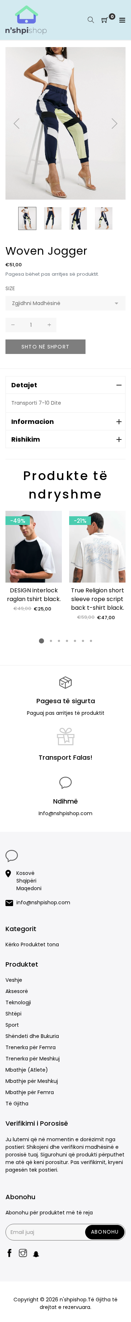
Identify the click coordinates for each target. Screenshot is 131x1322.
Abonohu (105, 1231)
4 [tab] (67, 641)
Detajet (24, 384)
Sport (12, 1025)
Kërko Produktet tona (32, 944)
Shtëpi (13, 1013)
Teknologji (18, 1002)
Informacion (32, 421)
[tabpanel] (34, 561)
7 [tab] (91, 641)
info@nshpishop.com (43, 902)
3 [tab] (59, 641)
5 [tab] (75, 641)
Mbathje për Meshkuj (31, 1081)
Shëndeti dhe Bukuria (32, 1036)
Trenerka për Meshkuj (32, 1058)
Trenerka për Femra (30, 1047)
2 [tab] (51, 641)
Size (10, 288)
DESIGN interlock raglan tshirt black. (34, 594)
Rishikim (25, 439)
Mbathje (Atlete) (26, 1069)
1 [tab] (41, 640)
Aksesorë (16, 991)
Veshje (13, 980)
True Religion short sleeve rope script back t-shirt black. (97, 599)
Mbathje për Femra (29, 1092)
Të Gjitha (16, 1103)
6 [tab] (83, 641)
